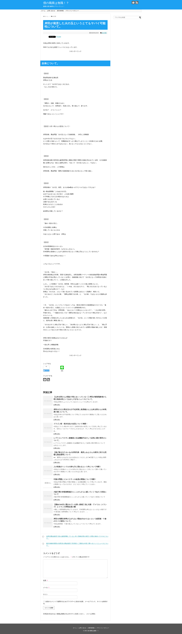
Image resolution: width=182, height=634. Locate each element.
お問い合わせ (51, 10)
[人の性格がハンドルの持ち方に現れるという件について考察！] (48, 470)
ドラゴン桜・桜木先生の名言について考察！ (71, 424)
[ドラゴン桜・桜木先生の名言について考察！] (48, 427)
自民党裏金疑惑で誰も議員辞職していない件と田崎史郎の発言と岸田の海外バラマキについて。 (77, 537)
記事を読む (57, 404)
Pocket (58, 36)
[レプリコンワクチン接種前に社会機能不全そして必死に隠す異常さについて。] (48, 442)
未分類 (104, 33)
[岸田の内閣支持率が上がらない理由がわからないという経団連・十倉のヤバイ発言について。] (48, 522)
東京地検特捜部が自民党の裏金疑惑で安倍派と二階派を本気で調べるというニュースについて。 (77, 544)
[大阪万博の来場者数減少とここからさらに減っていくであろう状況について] (48, 496)
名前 (45, 580)
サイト (45, 594)
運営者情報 (60, 10)
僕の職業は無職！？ (56, 2)
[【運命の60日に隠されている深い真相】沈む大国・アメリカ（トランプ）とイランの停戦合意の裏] (48, 508)
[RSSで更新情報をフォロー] (136, 2)
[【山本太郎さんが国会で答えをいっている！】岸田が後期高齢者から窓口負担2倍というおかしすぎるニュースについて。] (48, 400)
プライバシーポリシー (72, 10)
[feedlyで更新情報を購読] (133, 2)
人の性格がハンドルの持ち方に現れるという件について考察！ (77, 467)
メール (46, 587)
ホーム (43, 10)
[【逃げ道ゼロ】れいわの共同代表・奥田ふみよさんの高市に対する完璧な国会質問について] (48, 456)
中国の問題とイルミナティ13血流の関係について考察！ (75, 479)
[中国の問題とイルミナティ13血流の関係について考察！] (48, 483)
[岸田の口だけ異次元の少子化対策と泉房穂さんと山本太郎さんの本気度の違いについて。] (48, 413)
